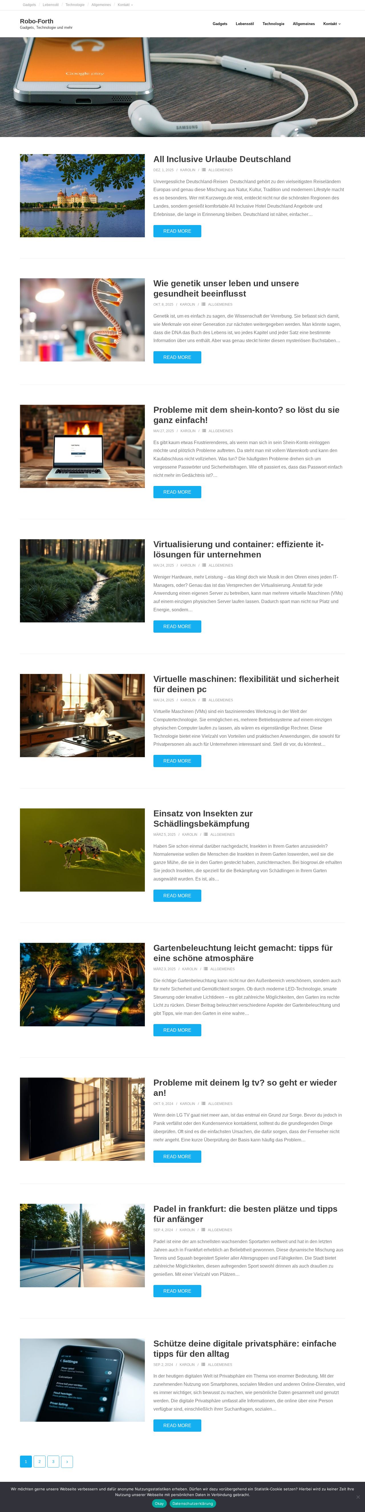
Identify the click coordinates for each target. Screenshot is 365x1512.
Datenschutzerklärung (193, 1503)
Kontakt (123, 5)
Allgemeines (101, 5)
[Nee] (358, 1497)
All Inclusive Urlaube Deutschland (222, 159)
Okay (159, 1503)
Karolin (187, 170)
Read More (177, 231)
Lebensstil (51, 5)
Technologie (75, 5)
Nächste (67, 1462)
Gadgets (29, 5)
